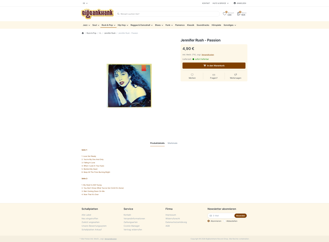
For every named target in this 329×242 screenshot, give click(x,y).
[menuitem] (86, 25)
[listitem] (129, 85)
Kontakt (206, 3)
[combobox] (85, 3)
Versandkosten (208, 55)
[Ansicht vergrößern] (129, 85)
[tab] (157, 143)
